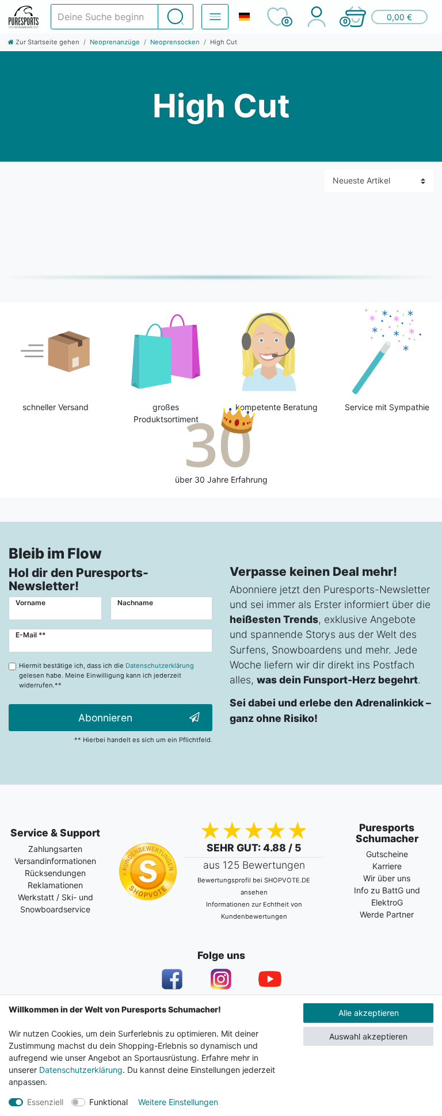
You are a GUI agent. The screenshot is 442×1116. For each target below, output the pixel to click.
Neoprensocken (175, 42)
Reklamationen (55, 885)
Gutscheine (387, 854)
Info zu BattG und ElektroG (387, 896)
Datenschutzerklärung (81, 1070)
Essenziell (45, 1102)
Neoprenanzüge (115, 42)
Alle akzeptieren (368, 1013)
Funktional (108, 1102)
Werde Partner (387, 914)
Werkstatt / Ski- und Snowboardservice (55, 903)
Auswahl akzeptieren (368, 1036)
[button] (385, 16)
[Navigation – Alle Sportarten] (214, 16)
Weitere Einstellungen (178, 1102)
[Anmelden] (316, 16)
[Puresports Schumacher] (24, 17)
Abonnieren (105, 718)
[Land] (244, 16)
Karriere (387, 866)
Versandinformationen (55, 861)
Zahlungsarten (55, 849)
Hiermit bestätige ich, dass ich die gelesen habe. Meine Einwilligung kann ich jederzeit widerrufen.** (106, 675)
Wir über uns (386, 878)
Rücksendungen (55, 873)
